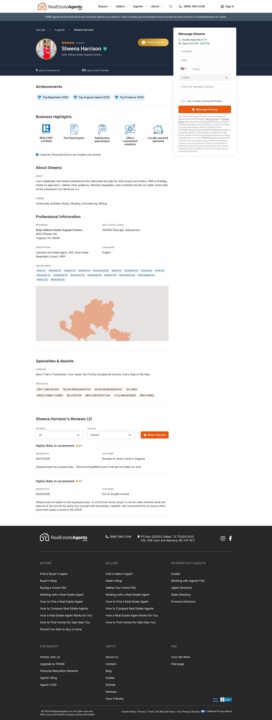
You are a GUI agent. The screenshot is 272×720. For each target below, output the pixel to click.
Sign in (229, 6)
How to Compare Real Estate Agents (64, 608)
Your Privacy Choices (188, 711)
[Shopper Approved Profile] (216, 699)
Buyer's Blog (48, 580)
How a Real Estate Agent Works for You (66, 615)
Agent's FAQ (48, 684)
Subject (186, 77)
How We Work (180, 657)
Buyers (103, 6)
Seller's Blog (114, 580)
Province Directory (183, 601)
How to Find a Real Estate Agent (61, 601)
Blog (109, 671)
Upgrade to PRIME (52, 664)
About (155, 6)
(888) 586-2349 (194, 6)
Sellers (120, 6)
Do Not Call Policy (165, 711)
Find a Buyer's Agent (53, 573)
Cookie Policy (129, 711)
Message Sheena (207, 109)
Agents (138, 6)
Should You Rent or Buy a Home (61, 629)
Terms (151, 711)
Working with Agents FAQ (188, 580)
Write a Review (156, 434)
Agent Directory (181, 587)
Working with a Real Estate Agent (62, 594)
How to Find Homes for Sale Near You (65, 622)
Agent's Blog (48, 677)
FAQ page (177, 664)
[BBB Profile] (226, 699)
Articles (110, 684)
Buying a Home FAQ (53, 587)
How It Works (115, 698)
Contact (111, 664)
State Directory (181, 594)
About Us (112, 657)
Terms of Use (211, 119)
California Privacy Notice (219, 711)
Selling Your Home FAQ (121, 587)
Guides (175, 573)
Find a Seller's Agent (119, 573)
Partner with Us (50, 657)
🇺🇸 (183, 69)
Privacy (142, 711)
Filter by (40, 428)
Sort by (92, 428)
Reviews (111, 691)
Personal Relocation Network (59, 671)
